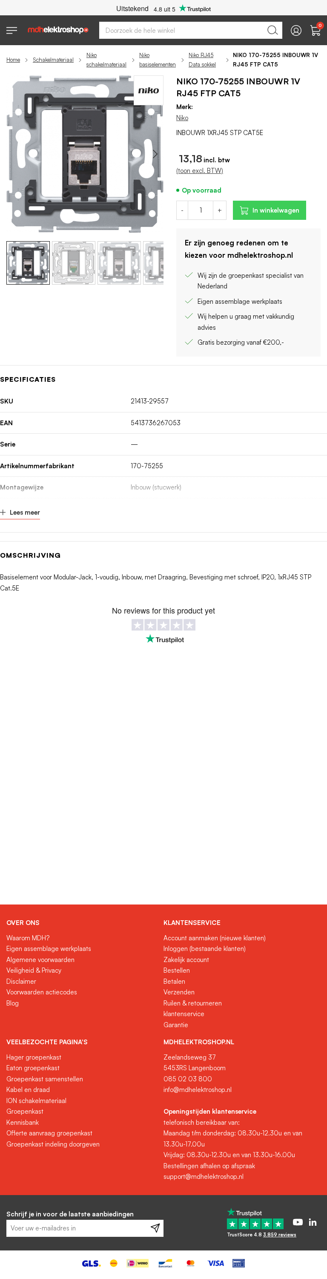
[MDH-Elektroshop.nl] (58, 30)
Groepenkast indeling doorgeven (53, 1144)
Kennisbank (22, 1122)
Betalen (174, 981)
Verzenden (179, 992)
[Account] (296, 30)
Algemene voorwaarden (40, 960)
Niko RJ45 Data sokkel (202, 60)
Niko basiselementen (157, 60)
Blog (12, 1003)
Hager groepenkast (33, 1057)
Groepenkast (24, 1111)
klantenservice (184, 1014)
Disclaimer (21, 981)
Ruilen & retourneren (193, 1003)
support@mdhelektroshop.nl (204, 1176)
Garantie (176, 1025)
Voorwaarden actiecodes (41, 992)
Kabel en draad (28, 1090)
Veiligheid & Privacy (33, 970)
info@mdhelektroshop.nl (198, 1090)
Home (13, 59)
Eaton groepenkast (33, 1068)
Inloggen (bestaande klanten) (205, 949)
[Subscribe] (155, 1228)
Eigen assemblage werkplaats (48, 949)
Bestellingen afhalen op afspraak (209, 1166)
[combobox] (190, 30)
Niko (182, 118)
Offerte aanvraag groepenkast (49, 1133)
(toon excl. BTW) (199, 171)
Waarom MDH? (27, 938)
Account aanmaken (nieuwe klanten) (215, 938)
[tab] (81, 922)
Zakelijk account (186, 960)
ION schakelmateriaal (36, 1101)
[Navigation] (11, 30)
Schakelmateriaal (53, 59)
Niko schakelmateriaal (106, 60)
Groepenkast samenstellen (44, 1079)
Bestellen (177, 970)
